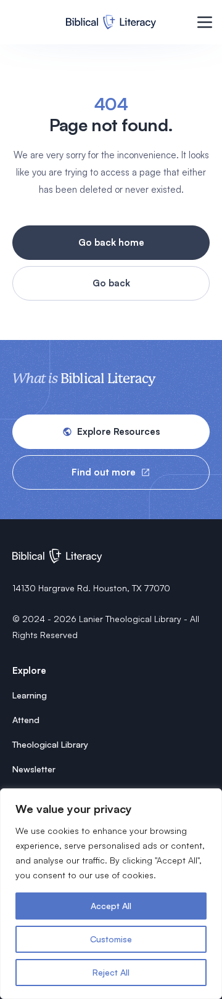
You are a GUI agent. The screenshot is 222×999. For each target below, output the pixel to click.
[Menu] (205, 22)
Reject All (111, 972)
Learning (29, 695)
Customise (111, 939)
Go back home (111, 242)
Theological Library (50, 744)
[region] (111, 893)
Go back (111, 283)
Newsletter (34, 769)
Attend (25, 719)
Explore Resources (118, 431)
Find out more (104, 472)
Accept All (111, 905)
